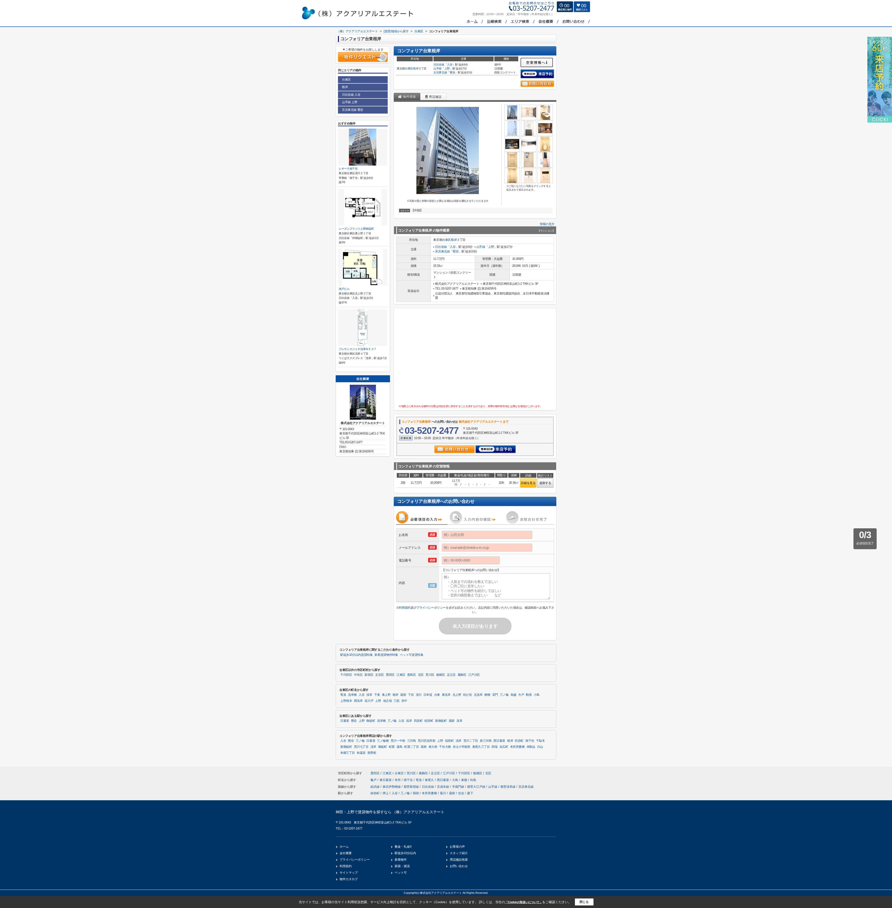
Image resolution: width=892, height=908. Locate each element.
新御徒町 (441, 720)
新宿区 (368, 674)
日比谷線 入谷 (351, 94)
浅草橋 (352, 694)
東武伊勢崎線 (392, 786)
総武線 (375, 786)
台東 (437, 694)
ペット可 (401, 872)
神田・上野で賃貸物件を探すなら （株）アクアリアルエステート (390, 812)
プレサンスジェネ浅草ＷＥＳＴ (358, 349)
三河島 (411, 740)
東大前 (433, 746)
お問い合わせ (459, 866)
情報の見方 (547, 224)
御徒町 (370, 720)
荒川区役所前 (427, 740)
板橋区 (440, 674)
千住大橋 (445, 746)
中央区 (358, 674)
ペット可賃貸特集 (411, 655)
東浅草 (446, 694)
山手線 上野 (349, 102)
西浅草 (358, 700)
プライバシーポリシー (431, 607)
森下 (470, 793)
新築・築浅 (402, 866)
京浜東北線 (440, 72)
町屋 (392, 746)
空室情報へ (536, 62)
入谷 (449, 64)
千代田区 (346, 674)
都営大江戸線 (476, 786)
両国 (416, 793)
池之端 (387, 700)
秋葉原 (361, 752)
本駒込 (531, 746)
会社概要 (346, 853)
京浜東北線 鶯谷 (352, 109)
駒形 (529, 694)
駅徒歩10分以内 (405, 853)
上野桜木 (346, 700)
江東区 (401, 674)
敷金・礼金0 (403, 846)
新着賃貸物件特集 (386, 655)
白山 (540, 746)
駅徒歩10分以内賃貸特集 (356, 655)
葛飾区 (462, 674)
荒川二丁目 (470, 740)
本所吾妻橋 (517, 746)
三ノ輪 (504, 694)
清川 (419, 694)
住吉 (461, 793)
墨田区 (390, 674)
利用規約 (404, 607)
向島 (473, 780)
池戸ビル (344, 289)
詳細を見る (528, 483)
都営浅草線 (508, 786)
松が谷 (467, 694)
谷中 (404, 700)
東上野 (386, 694)
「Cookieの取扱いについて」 (523, 902)
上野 (447, 68)
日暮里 (344, 720)
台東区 (409, 68)
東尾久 (430, 780)
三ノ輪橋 (383, 740)
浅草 (369, 694)
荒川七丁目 (361, 746)
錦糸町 (375, 793)
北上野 (457, 694)
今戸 (521, 694)
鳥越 (513, 694)
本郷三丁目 (347, 752)
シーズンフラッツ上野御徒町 (356, 228)
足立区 (451, 674)
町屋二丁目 (411, 746)
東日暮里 (386, 780)
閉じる (584, 902)
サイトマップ (349, 872)
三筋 (396, 700)
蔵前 (403, 694)
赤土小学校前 (461, 746)
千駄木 (540, 740)
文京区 (379, 674)
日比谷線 (438, 64)
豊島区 (411, 674)
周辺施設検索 (459, 859)
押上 (386, 793)
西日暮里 (499, 740)
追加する (545, 483)
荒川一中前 (398, 740)
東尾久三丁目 (481, 746)
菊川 (443, 793)
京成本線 (443, 786)
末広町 (503, 746)
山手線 (437, 68)
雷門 (495, 694)
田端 (494, 746)
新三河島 (486, 740)
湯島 (399, 746)
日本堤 (427, 694)
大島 (455, 780)
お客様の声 (457, 846)
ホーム (344, 846)
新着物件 (401, 859)
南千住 (529, 740)
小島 (537, 694)
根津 (510, 740)
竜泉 (343, 694)
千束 (377, 694)
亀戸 (374, 780)
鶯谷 (452, 72)
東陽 (464, 780)
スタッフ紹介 (459, 853)
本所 (398, 780)
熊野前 (371, 752)
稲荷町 (428, 720)
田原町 (418, 720)
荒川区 (430, 674)
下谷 (411, 694)
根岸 (415, 68)
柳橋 (487, 694)
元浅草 (478, 694)
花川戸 (368, 700)
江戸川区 (474, 674)
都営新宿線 (412, 786)
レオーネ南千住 (348, 168)
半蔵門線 (458, 786)
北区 (421, 674)
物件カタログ (349, 879)
